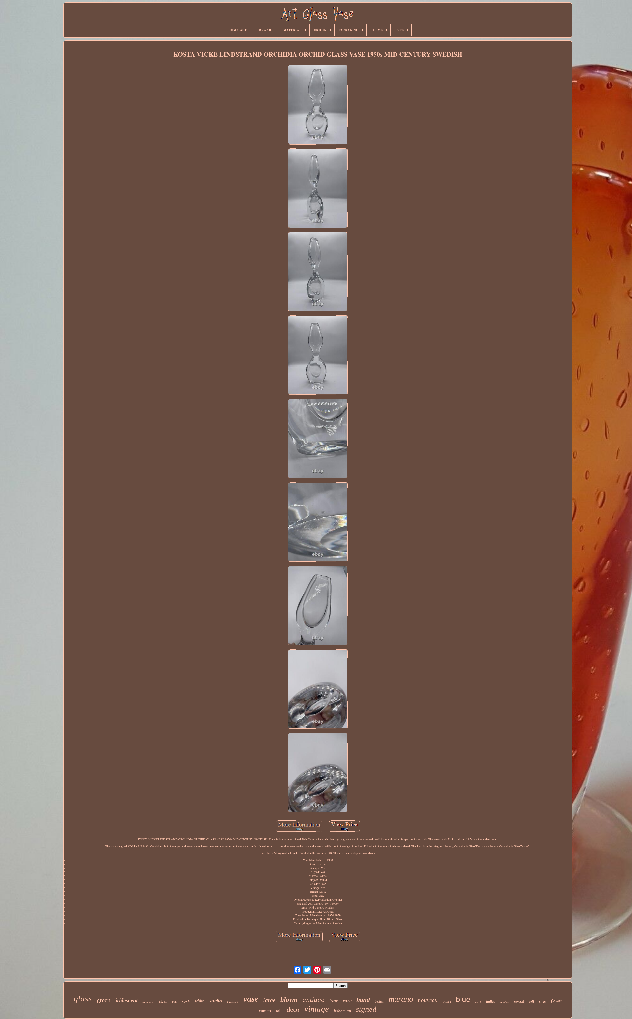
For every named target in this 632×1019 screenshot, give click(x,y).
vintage (316, 1008)
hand (363, 999)
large (269, 1000)
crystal (519, 1001)
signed (366, 1009)
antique (313, 999)
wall (478, 1002)
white (199, 1000)
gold (531, 1001)
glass (83, 998)
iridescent (127, 1000)
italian (490, 1001)
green (104, 1000)
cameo (265, 1010)
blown (288, 999)
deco (293, 1009)
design (379, 1001)
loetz (333, 1000)
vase (250, 998)
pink (174, 1001)
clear (163, 1001)
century (232, 1001)
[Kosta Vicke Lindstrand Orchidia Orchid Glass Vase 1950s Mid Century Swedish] (318, 105)
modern (504, 1002)
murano (401, 999)
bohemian (342, 1011)
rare (347, 1000)
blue (463, 999)
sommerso (148, 1002)
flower (556, 1001)
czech (186, 1001)
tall (279, 1010)
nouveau (428, 1000)
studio (215, 1000)
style (542, 1001)
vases (447, 1001)
